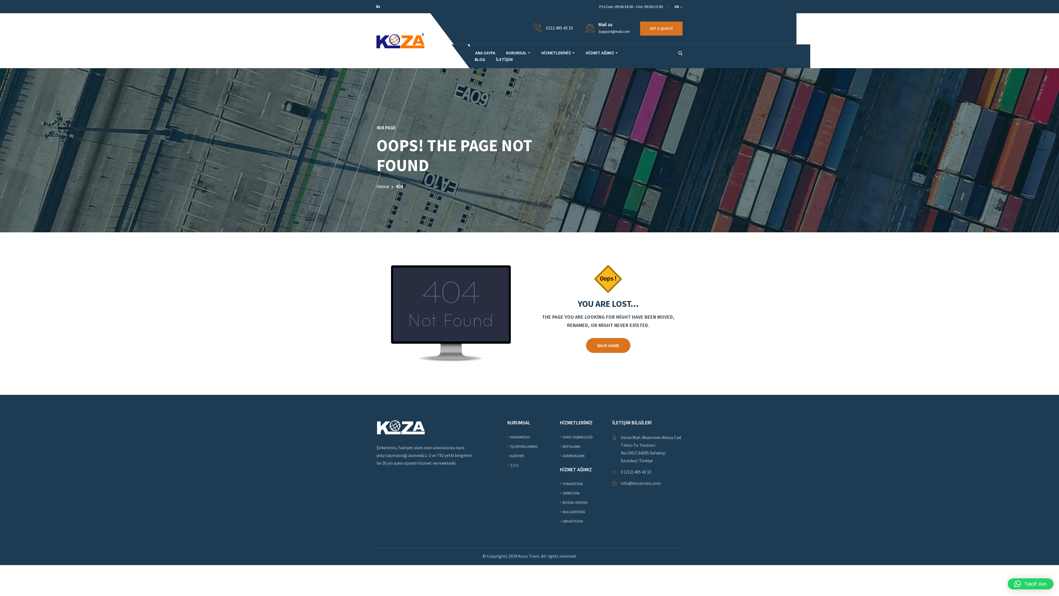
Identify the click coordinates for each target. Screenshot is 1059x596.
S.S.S (514, 465)
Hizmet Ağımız (600, 52)
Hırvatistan (573, 521)
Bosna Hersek (575, 502)
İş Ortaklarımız (524, 446)
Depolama (572, 446)
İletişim (504, 59)
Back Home (608, 345)
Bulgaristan (574, 511)
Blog (480, 59)
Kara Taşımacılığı (578, 437)
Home (382, 186)
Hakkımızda (520, 437)
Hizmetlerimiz (556, 52)
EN (677, 6)
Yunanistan (573, 483)
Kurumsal (516, 52)
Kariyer (517, 455)
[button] (1030, 583)
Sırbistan (571, 493)
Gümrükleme (574, 455)
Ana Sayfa (485, 52)
